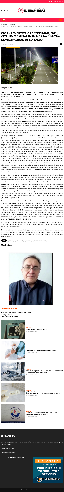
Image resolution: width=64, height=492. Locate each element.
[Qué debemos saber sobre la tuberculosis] (13, 350)
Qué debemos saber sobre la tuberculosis (41, 350)
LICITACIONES (19, 240)
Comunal (14, 308)
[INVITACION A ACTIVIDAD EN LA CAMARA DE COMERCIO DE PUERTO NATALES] (13, 413)
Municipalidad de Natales (40, 240)
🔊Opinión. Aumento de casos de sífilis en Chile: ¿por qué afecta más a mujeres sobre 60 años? (43, 392)
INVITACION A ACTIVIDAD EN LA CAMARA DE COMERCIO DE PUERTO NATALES (41, 413)
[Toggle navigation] (3, 20)
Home (5, 24)
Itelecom (11, 240)
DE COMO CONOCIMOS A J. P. (36, 329)
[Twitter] (4, 10)
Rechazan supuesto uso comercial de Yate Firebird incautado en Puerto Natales (44, 371)
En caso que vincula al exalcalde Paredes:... (16, 312)
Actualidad (12, 24)
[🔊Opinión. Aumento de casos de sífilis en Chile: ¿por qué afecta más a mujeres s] (13, 392)
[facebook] (1, 10)
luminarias (28, 240)
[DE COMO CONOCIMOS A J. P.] (13, 329)
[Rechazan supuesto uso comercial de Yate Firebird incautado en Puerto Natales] (13, 371)
